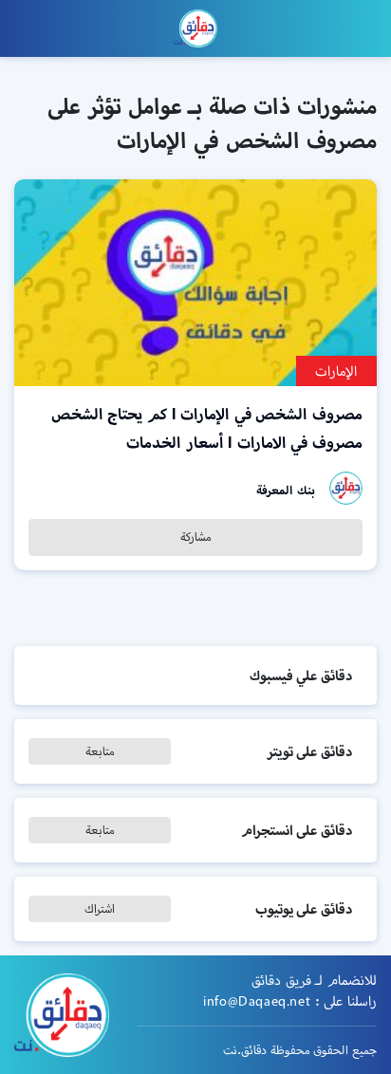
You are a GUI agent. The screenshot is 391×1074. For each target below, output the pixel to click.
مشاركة (196, 536)
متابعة (100, 751)
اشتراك (99, 908)
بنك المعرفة (285, 490)
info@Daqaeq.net (256, 1000)
